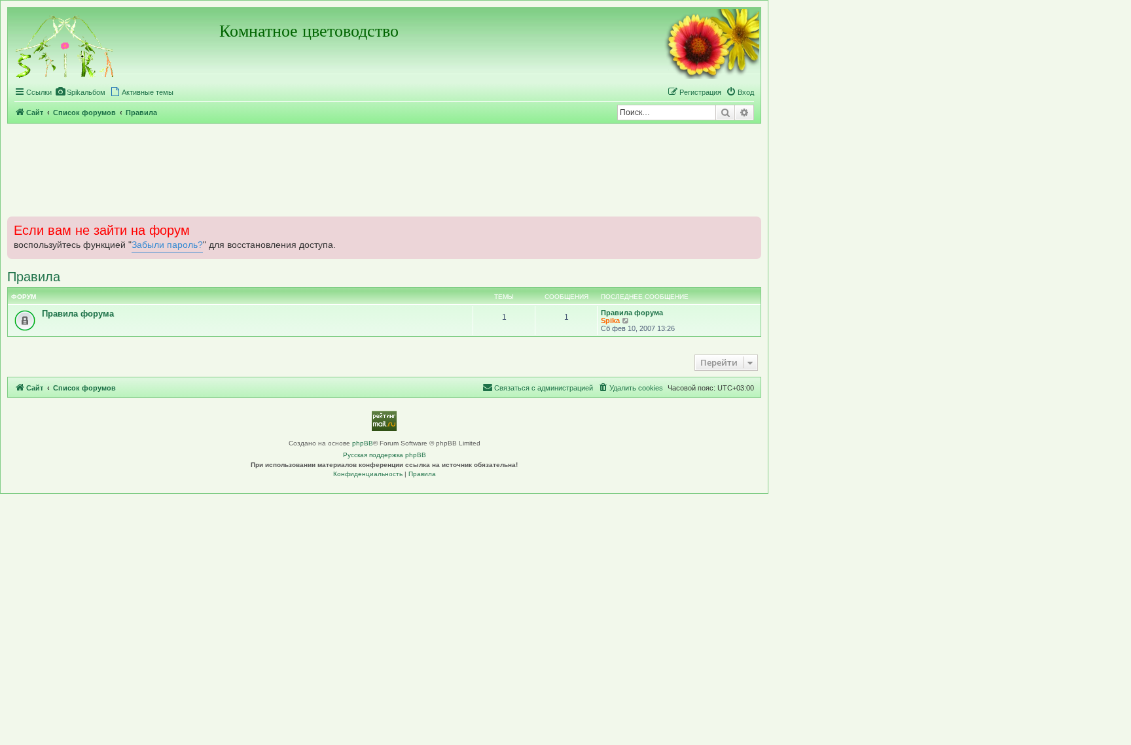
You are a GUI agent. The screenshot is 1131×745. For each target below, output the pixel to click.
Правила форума (78, 314)
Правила (33, 276)
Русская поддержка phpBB (384, 455)
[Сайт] (65, 44)
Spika (610, 320)
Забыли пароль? (167, 245)
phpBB (362, 443)
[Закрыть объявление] (750, 225)
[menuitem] (80, 92)
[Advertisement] (384, 169)
